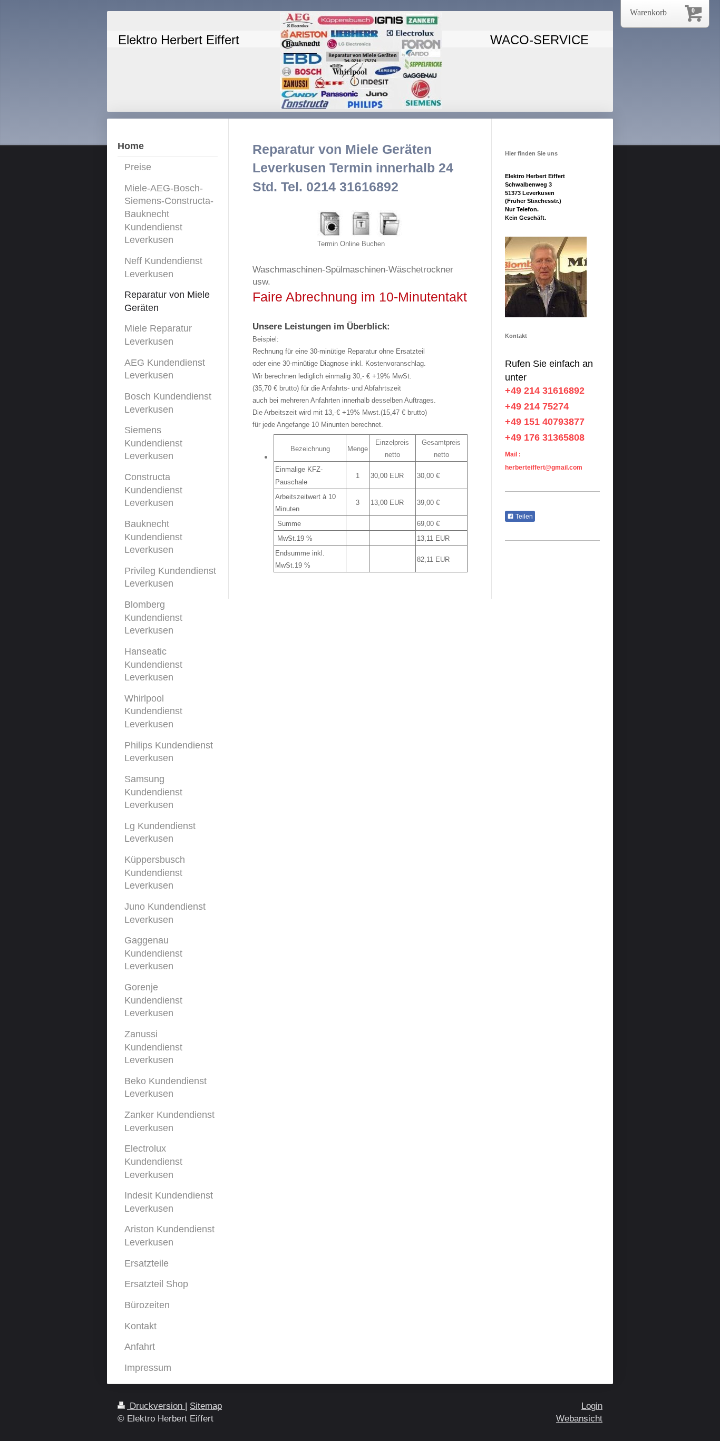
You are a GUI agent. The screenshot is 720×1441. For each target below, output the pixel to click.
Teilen (523, 516)
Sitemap (206, 1406)
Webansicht (579, 1419)
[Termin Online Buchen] (360, 223)
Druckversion (156, 1406)
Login (591, 1406)
